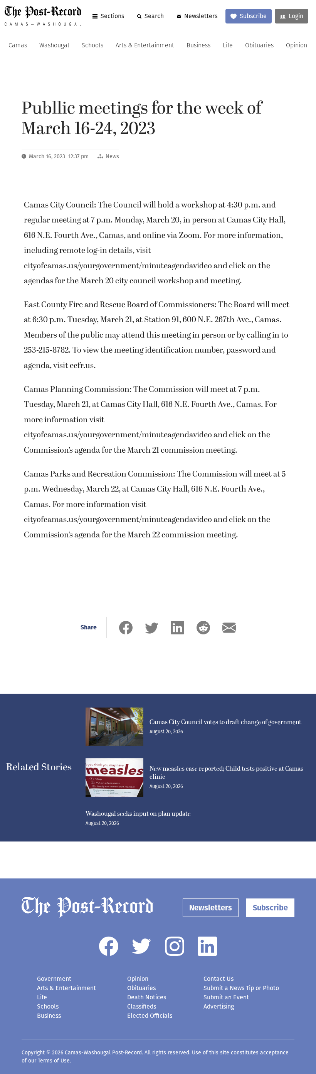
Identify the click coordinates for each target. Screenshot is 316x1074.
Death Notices (146, 997)
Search (154, 16)
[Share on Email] (229, 627)
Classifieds (141, 1006)
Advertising (218, 1006)
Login (296, 16)
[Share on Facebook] (126, 627)
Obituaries (259, 46)
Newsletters (200, 16)
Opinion (296, 46)
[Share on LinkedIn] (177, 627)
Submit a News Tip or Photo (241, 988)
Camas (17, 46)
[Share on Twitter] (151, 627)
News (112, 156)
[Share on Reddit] (203, 627)
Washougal (54, 46)
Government (54, 978)
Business (198, 46)
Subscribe (253, 16)
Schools (92, 46)
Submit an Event (226, 997)
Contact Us (218, 978)
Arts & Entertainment (145, 46)
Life (228, 46)
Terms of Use (54, 1060)
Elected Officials (149, 1015)
